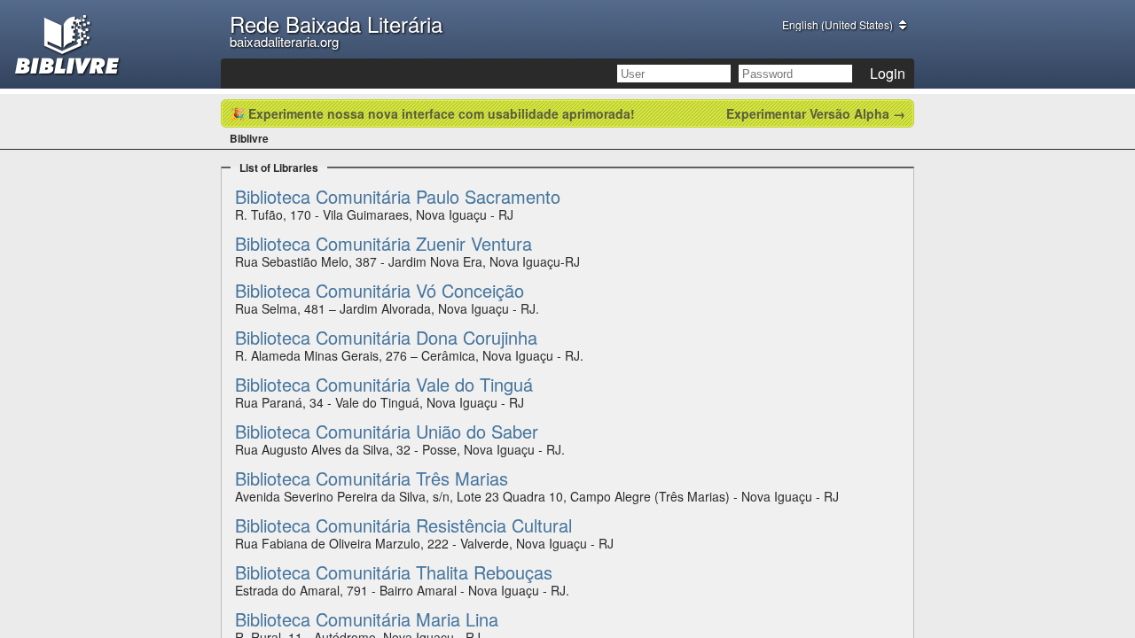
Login (887, 73)
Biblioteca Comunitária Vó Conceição (379, 290)
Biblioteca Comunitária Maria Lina (366, 619)
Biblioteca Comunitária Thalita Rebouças (393, 572)
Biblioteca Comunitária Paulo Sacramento (397, 196)
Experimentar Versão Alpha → (815, 113)
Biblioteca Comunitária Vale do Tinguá (384, 384)
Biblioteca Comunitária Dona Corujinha (386, 337)
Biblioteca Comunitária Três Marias (371, 478)
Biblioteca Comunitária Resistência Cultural (403, 525)
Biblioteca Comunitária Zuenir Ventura (383, 243)
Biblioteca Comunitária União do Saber (386, 431)
